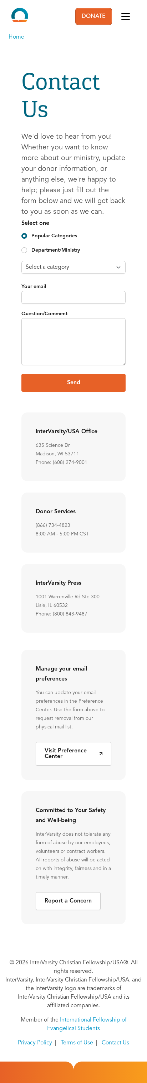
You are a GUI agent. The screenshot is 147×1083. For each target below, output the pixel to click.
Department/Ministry (55, 250)
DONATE (94, 16)
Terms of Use (77, 1043)
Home (16, 37)
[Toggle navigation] (126, 16)
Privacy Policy (35, 1043)
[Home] (19, 16)
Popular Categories (54, 235)
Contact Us (115, 1043)
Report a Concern (68, 901)
